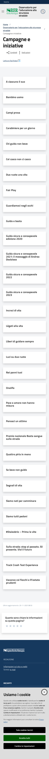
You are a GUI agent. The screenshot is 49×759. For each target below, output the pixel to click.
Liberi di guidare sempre (20, 341)
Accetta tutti (24, 738)
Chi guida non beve (17, 143)
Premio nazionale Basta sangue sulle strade (24, 437)
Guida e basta (14, 221)
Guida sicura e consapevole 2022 (21, 276)
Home (5, 24)
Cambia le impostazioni (25, 746)
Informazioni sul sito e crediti (15, 666)
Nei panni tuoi (14, 372)
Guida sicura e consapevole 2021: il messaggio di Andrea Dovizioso (22, 256)
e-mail (12, 669)
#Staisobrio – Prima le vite (21, 531)
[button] (43, 11)
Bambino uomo (14, 97)
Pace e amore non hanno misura (20, 404)
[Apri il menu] (2, 11)
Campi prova (13, 112)
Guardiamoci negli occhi (19, 205)
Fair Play (11, 190)
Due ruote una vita (16, 174)
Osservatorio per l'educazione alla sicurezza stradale (22, 29)
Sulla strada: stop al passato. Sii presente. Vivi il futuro (24, 548)
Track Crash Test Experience (22, 565)
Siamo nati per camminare (21, 500)
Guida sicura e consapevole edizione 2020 (21, 237)
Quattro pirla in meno (18, 454)
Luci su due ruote (16, 356)
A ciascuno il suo (15, 81)
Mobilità (6, 2)
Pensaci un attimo (16, 421)
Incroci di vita (13, 310)
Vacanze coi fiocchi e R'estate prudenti (23, 581)
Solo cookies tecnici (24, 730)
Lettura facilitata (10, 60)
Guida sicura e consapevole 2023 (21, 293)
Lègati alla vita (14, 325)
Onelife (10, 387)
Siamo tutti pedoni (16, 516)
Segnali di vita (14, 485)
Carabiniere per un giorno (20, 128)
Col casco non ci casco (18, 159)
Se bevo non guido (16, 469)
